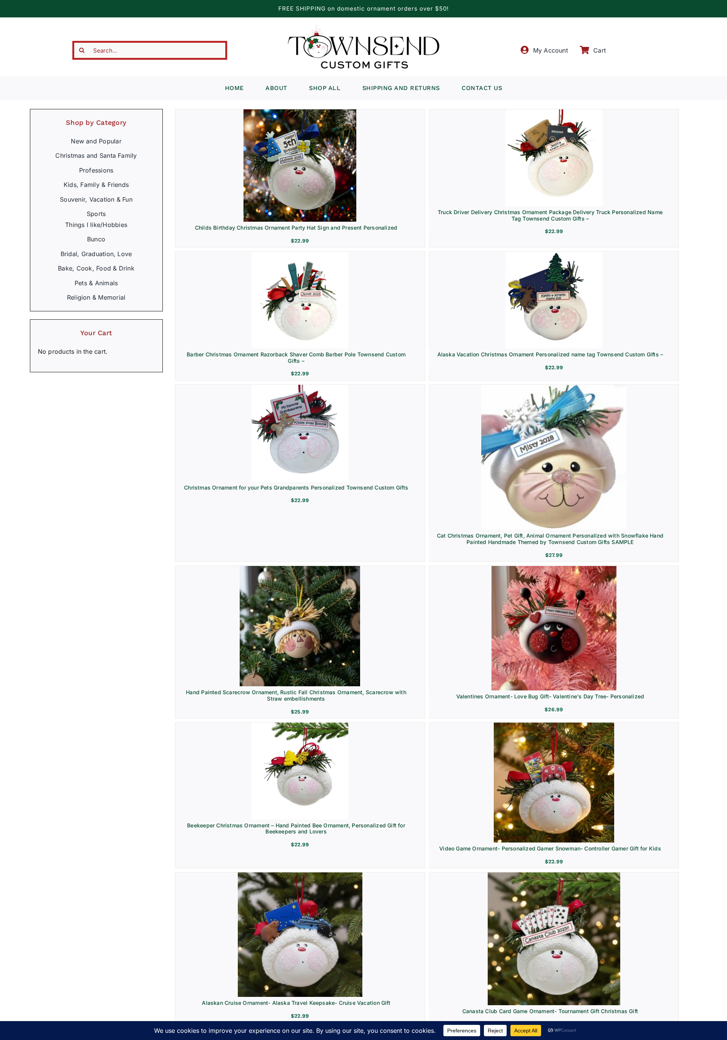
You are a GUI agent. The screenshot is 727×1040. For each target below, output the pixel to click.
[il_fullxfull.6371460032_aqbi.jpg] (299, 388)
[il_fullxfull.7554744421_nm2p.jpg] (300, 875)
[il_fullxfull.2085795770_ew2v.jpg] (554, 388)
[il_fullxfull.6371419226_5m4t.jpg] (553, 254)
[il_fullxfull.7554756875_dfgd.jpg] (554, 875)
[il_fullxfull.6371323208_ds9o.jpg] (553, 112)
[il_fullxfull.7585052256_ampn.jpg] (553, 569)
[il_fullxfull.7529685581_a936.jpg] (299, 725)
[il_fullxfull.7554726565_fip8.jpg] (554, 725)
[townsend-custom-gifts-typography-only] (363, 28)
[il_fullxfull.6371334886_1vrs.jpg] (299, 254)
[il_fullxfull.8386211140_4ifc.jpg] (300, 569)
